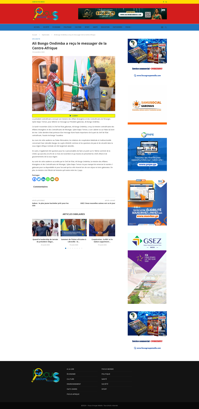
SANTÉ (95, 27)
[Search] (166, 27)
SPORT (87, 27)
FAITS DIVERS (117, 27)
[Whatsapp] (48, 179)
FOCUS (128, 27)
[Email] (52, 179)
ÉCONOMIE (56, 27)
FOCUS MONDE (108, 369)
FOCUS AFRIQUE (73, 394)
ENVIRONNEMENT (74, 384)
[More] (57, 179)
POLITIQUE (67, 27)
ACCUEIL (37, 27)
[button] (35, 234)
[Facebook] (163, 2)
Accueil (34, 35)
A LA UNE (70, 369)
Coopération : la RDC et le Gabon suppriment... (102, 240)
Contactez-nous (38, 2)
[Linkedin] (43, 179)
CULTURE (78, 27)
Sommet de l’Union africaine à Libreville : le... (73, 240)
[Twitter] (166, 2)
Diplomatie (45, 35)
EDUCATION (105, 27)
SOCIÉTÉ (46, 27)
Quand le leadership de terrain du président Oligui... (45, 240)
